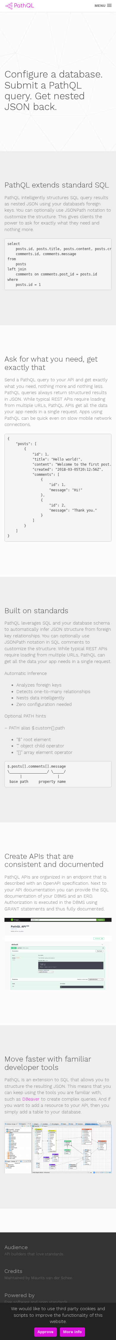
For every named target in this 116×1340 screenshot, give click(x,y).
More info (72, 1332)
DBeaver (31, 1099)
